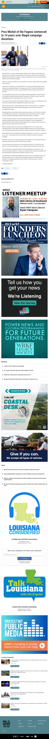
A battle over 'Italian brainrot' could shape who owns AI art (17, 374)
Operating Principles (42, 720)
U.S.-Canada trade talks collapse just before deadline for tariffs (18, 370)
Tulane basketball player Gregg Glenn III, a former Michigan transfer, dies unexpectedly (24, 474)
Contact (19, 723)
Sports (3, 465)
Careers (29, 723)
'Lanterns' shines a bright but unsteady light (14, 366)
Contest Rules (40, 723)
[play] (3, 6)
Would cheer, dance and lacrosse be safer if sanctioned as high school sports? (22, 469)
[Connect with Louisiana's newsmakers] (24, 586)
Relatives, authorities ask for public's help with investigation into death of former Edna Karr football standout (25, 479)
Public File (30, 720)
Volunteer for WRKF (32, 726)
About (19, 720)
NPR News (3, 27)
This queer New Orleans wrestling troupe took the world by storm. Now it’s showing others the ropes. (25, 484)
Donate (44, 2)
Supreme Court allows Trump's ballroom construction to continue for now (20, 379)
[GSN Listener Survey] (24, 297)
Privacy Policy (21, 726)
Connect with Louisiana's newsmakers (24, 607)
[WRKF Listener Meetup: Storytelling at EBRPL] (24, 203)
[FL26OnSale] (24, 249)
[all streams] (47, 6)
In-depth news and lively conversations (24, 539)
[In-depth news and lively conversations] (24, 513)
